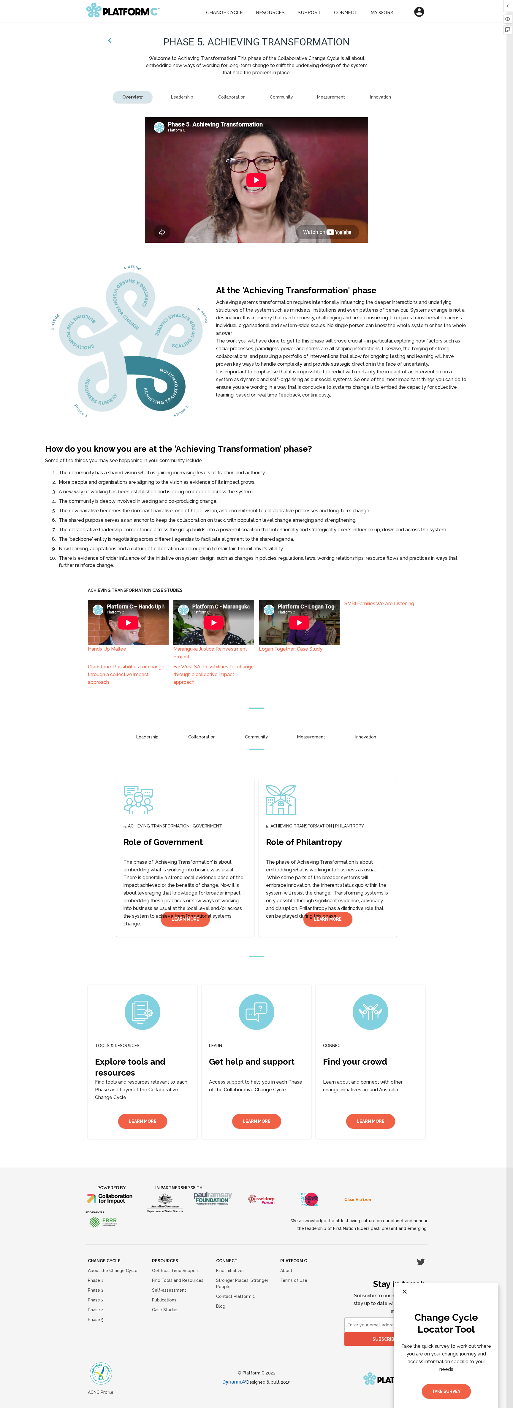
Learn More (142, 1121)
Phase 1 (95, 1280)
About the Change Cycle (112, 1270)
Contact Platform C (236, 1296)
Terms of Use (293, 1280)
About (286, 1270)
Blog (220, 1306)
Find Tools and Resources (177, 1280)
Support (309, 12)
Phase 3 (96, 1300)
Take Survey (446, 1391)
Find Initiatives (230, 1270)
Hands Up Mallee (107, 649)
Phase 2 (96, 1290)
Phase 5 (96, 1319)
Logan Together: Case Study (290, 649)
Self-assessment (169, 1290)
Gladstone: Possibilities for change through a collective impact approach (126, 674)
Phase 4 (96, 1309)
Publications (164, 1300)
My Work (382, 12)
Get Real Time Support (175, 1270)
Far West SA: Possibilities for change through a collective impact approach (213, 674)
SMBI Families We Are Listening (379, 603)
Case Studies (165, 1309)
